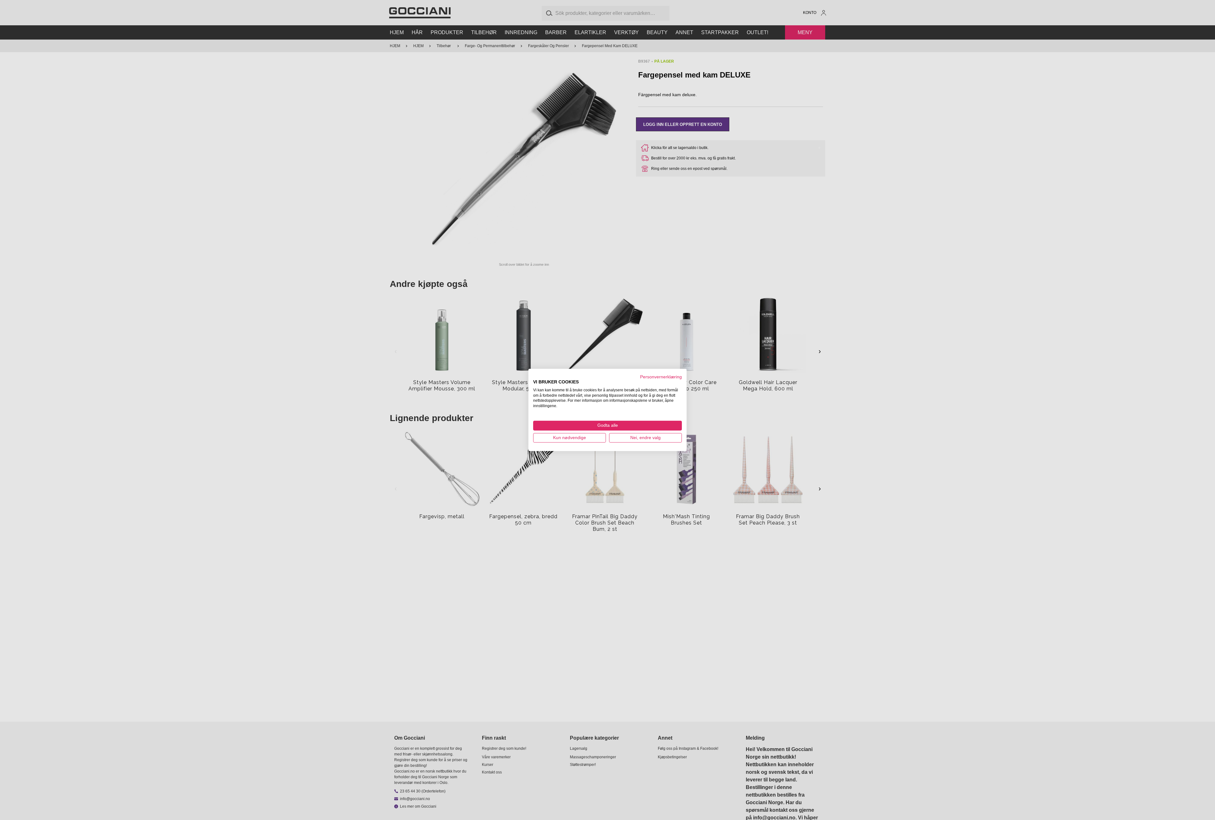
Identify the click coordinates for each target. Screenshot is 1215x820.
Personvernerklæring (661, 377)
